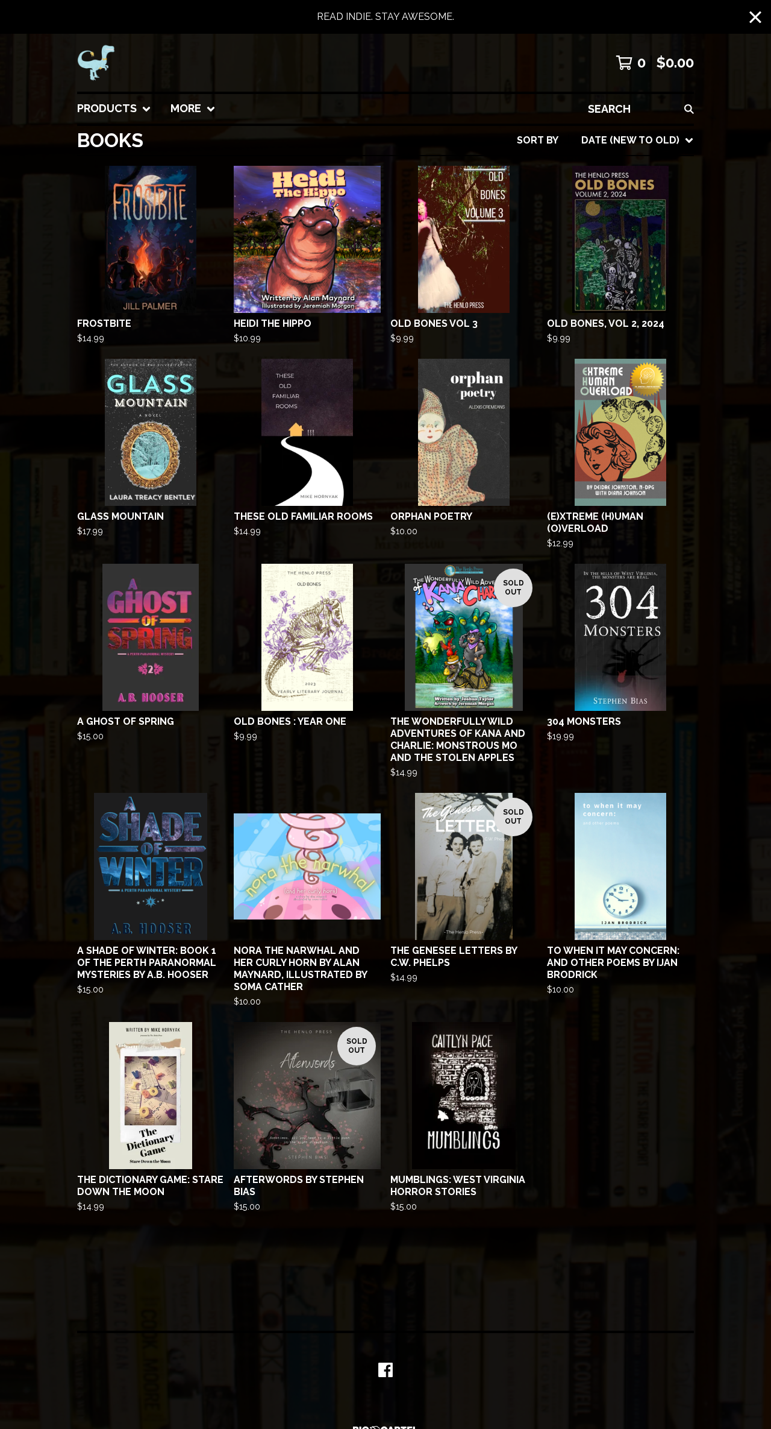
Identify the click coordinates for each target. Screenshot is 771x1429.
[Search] (689, 109)
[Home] (96, 62)
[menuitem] (114, 109)
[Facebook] (385, 1370)
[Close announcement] (755, 17)
